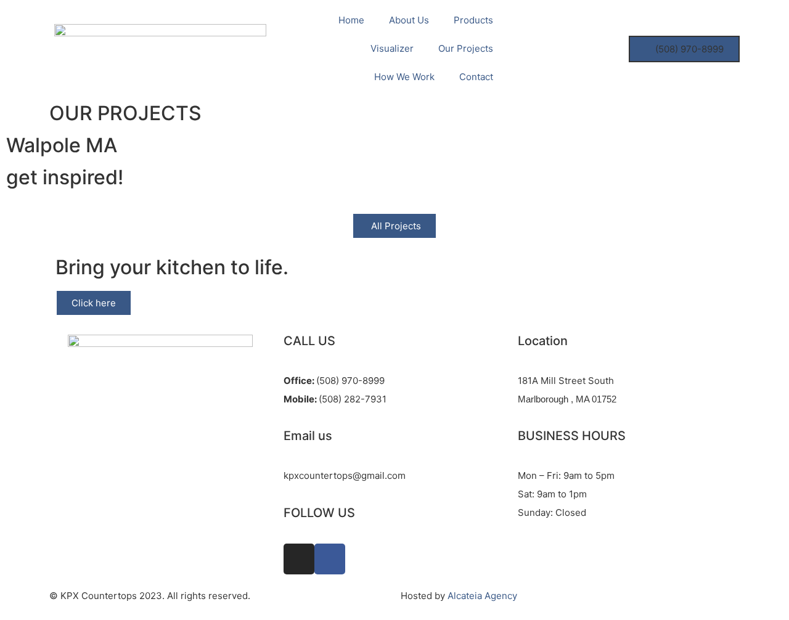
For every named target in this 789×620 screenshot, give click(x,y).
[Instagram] (299, 559)
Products (473, 20)
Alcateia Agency (482, 596)
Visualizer (392, 48)
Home (351, 20)
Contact (476, 77)
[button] (684, 49)
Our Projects (465, 48)
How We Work (404, 77)
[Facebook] (329, 559)
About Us (409, 20)
